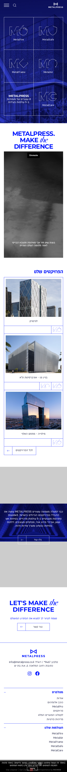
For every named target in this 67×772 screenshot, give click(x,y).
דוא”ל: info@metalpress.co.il (25, 662)
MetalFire (18, 39)
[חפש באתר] (14, 5)
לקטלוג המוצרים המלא (50, 715)
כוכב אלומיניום (55, 702)
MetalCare (48, 105)
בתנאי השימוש (17, 765)
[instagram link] (29, 673)
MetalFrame (18, 72)
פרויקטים (58, 711)
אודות (60, 698)
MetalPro (57, 706)
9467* (47, 662)
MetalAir (48, 72)
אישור (32, 768)
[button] (6, 5)
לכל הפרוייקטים (24, 450)
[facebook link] (37, 673)
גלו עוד (34, 541)
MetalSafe (48, 39)
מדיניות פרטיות (55, 719)
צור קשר (30, 628)
